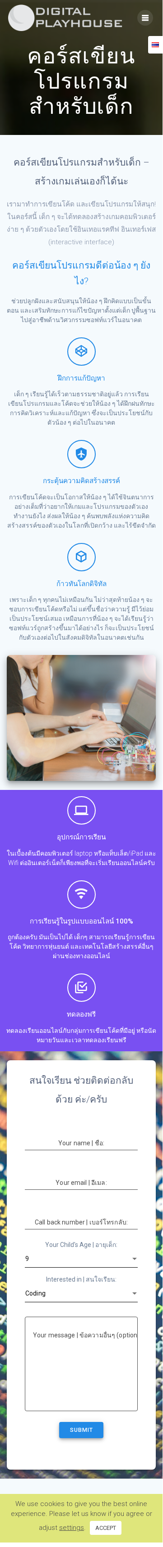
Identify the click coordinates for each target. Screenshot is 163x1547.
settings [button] (71, 1528)
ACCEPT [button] (105, 1528)
